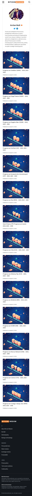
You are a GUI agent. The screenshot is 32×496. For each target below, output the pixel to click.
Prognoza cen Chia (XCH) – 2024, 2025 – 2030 (16, 250)
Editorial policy (5, 434)
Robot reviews (5, 449)
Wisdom (9, 421)
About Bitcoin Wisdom (7, 428)
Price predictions (6, 446)
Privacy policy (5, 463)
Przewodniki (5, 454)
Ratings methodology (7, 437)
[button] (29, 2)
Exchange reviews (6, 451)
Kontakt (4, 431)
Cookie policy (5, 469)
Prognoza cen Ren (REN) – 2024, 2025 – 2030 (16, 200)
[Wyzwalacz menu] (3, 2)
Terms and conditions (7, 466)
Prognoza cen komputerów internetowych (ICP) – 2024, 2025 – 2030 (15, 175)
